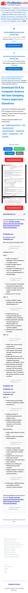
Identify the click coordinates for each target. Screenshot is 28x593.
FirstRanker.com (8, 234)
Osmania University (8, 128)
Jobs (22, 561)
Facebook (11, 584)
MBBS (6, 536)
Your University (10, 561)
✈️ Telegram (9, 153)
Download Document (14, 160)
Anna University (8, 566)
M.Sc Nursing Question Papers (12, 546)
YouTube (17, 584)
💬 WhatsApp (19, 149)
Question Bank (20, 131)
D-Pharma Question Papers (11, 556)
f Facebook (8, 149)
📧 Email (19, 153)
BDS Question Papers (10, 549)
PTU (5, 570)
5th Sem (5, 134)
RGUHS (6, 568)
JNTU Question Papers (18, 531)
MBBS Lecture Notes (9, 541)
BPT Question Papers (10, 550)
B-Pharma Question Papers (11, 554)
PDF (21, 134)
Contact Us (14, 577)
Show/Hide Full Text (9, 214)
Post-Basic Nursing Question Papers (14, 544)
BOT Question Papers (10, 552)
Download (5, 136)
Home (3, 76)
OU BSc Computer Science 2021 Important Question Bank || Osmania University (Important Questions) (12, 78)
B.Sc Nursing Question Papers (12, 543)
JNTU (5, 564)
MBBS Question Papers (10, 539)
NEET (5, 572)
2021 (23, 125)
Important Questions (8, 131)
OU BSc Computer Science (13, 125)
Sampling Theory (13, 134)
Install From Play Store (14, 45)
